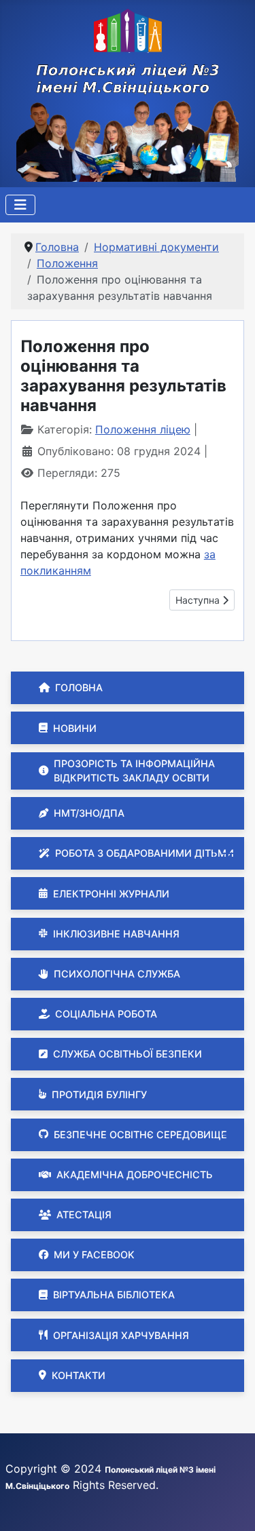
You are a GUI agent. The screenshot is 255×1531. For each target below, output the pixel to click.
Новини (75, 728)
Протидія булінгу (99, 1094)
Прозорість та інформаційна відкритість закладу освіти (134, 771)
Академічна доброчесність (134, 1174)
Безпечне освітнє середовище (140, 1134)
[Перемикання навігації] (20, 205)
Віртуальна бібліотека (114, 1294)
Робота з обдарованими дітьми (144, 853)
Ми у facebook (94, 1254)
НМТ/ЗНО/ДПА (89, 813)
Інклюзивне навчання (116, 933)
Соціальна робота (106, 1014)
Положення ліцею (142, 429)
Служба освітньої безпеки (127, 1054)
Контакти (78, 1375)
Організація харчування (121, 1335)
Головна (79, 687)
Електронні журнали (111, 893)
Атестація (84, 1214)
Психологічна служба (117, 974)
